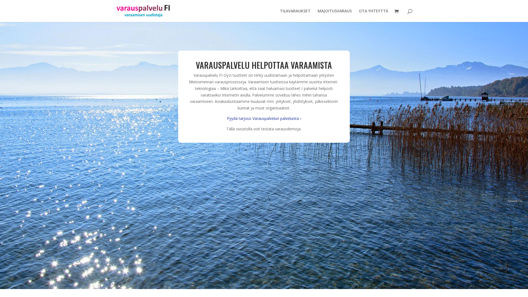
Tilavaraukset (295, 11)
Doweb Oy (515, 201)
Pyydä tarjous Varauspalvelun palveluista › (264, 118)
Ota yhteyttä (373, 11)
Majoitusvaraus (335, 11)
